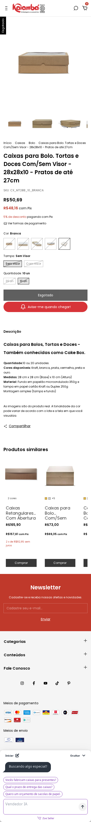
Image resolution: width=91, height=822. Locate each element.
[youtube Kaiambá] (45, 683)
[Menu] (7, 8)
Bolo (32, 143)
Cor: (12, 233)
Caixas (20, 143)
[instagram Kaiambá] (22, 683)
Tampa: (17, 256)
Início (7, 143)
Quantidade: (17, 273)
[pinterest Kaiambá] (69, 683)
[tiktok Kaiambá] (57, 683)
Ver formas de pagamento (26, 223)
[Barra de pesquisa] (75, 8)
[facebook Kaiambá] (34, 683)
